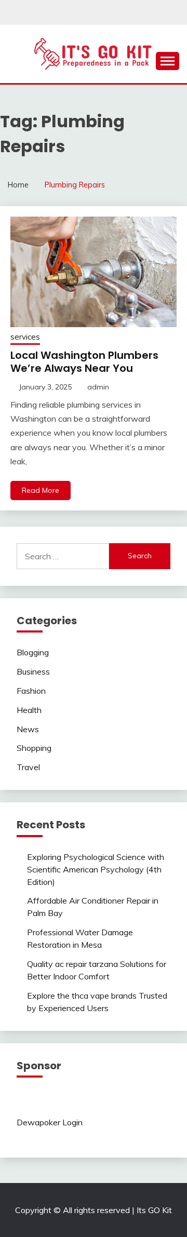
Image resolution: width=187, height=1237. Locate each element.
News (28, 729)
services (25, 337)
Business (33, 671)
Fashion (31, 690)
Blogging (33, 652)
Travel (28, 767)
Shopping (34, 748)
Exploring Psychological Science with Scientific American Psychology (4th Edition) (95, 869)
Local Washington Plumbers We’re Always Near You (84, 361)
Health (29, 710)
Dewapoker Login (50, 1122)
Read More (40, 490)
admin (98, 387)
